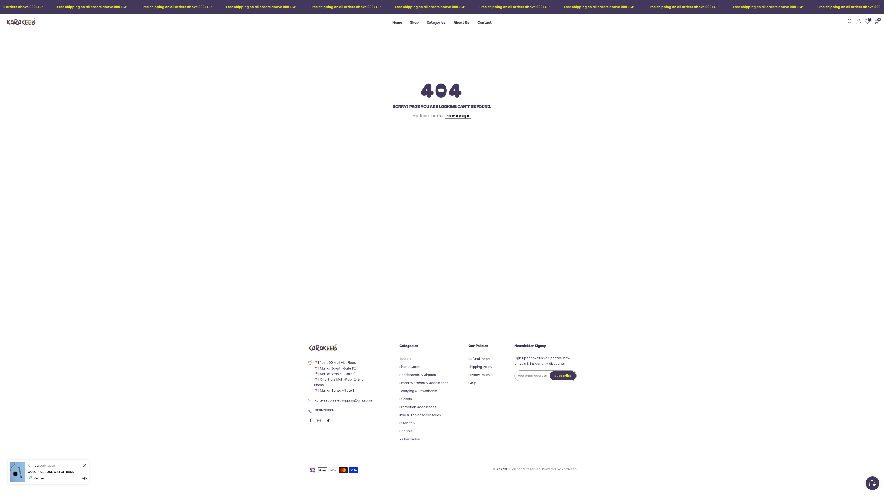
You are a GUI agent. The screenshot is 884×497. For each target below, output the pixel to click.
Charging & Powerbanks (418, 391)
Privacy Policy (479, 375)
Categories (436, 22)
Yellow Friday (409, 439)
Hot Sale (406, 431)
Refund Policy (479, 358)
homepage (458, 115)
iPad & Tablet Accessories (420, 415)
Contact (484, 22)
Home (397, 22)
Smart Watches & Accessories (423, 383)
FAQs (472, 383)
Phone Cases (409, 366)
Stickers (405, 399)
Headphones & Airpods (417, 375)
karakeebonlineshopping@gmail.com (345, 400)
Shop (414, 22)
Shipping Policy (480, 366)
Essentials (407, 423)
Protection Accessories (417, 407)
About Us (461, 22)
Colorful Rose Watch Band (51, 472)
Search (405, 358)
